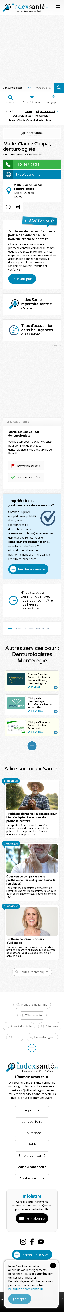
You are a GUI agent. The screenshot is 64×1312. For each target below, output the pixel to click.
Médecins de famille (34, 1004)
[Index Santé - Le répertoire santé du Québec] (25, 7)
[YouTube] (41, 1241)
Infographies (53, 102)
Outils (32, 1144)
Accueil (28, 111)
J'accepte (19, 1299)
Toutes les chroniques (34, 972)
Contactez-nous (32, 1178)
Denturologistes (22, 115)
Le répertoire (32, 1121)
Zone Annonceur (32, 1167)
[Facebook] (32, 1241)
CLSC (17, 1037)
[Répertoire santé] (32, 1048)
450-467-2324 (27, 164)
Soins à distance (32, 102)
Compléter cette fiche (29, 477)
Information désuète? (29, 465)
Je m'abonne (35, 1218)
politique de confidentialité (26, 1289)
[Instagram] (23, 1241)
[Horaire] (8, 207)
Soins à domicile (21, 1026)
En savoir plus (22, 279)
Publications (32, 1133)
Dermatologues (44, 1037)
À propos (32, 1110)
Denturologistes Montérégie (32, 628)
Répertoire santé (45, 111)
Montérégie (41, 115)
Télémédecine (34, 1015)
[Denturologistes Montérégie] (32, 746)
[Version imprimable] (18, 207)
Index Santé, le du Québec (37, 304)
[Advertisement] (32, 49)
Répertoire (10, 102)
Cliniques (52, 1026)
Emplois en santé (32, 1155)
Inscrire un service (31, 569)
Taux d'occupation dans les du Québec (37, 330)
